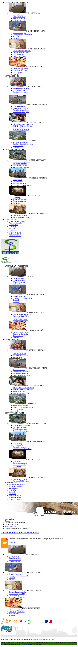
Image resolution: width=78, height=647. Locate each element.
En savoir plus (25, 644)
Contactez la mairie (15, 236)
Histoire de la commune (20, 215)
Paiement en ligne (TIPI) (21, 52)
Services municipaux (19, 33)
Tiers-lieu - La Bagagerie (21, 167)
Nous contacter (18, 72)
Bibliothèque (17, 198)
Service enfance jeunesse (21, 88)
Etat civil (16, 36)
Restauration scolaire (19, 90)
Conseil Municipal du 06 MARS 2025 (20, 532)
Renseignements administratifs (22, 35)
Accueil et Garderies (15, 223)
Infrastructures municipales (21, 108)
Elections (16, 38)
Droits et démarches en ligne (22, 51)
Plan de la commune (19, 183)
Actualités (16, 74)
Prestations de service (20, 165)
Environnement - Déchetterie (22, 185)
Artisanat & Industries (20, 164)
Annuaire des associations (21, 110)
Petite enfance (17, 94)
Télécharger (12, 542)
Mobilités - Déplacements (21, 130)
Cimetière (16, 147)
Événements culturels (20, 199)
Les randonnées (18, 181)
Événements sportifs (19, 201)
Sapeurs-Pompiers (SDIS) (21, 112)
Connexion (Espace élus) (21, 70)
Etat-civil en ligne (18, 54)
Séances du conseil (19, 18)
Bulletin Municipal (19, 20)
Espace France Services (20, 56)
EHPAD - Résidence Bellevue (22, 126)
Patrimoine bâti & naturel (21, 217)
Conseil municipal (19, 17)
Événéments (17, 203)
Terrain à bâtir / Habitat (20, 142)
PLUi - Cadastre (18, 146)
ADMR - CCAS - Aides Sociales (23, 124)
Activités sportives (19, 106)
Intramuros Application (20, 69)
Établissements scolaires (20, 92)
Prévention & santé (19, 128)
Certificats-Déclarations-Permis (23, 144)
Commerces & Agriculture (21, 162)
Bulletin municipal (15, 234)
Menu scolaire (13, 225)
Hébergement (17, 180)
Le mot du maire (18, 15)
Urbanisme (12, 230)
